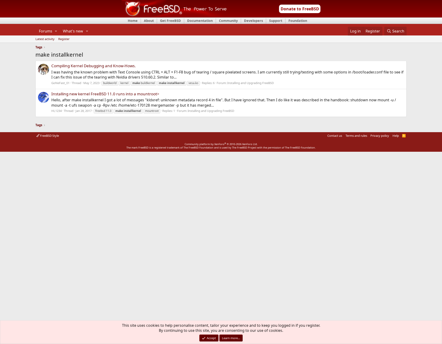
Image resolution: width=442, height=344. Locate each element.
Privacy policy (379, 136)
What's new (73, 31)
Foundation (297, 20)
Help (396, 136)
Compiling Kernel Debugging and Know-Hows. (93, 65)
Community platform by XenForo (221, 144)
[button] (56, 31)
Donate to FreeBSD (300, 9)
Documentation (200, 20)
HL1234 (56, 111)
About (149, 20)
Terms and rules (356, 136)
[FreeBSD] (174, 15)
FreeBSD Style (49, 136)
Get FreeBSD (170, 20)
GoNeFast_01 (60, 83)
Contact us (334, 136)
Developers (253, 20)
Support (275, 20)
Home (133, 20)
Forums (45, 31)
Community (228, 20)
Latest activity (45, 39)
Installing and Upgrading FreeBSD (250, 83)
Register (64, 39)
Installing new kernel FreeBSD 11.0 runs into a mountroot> (105, 93)
